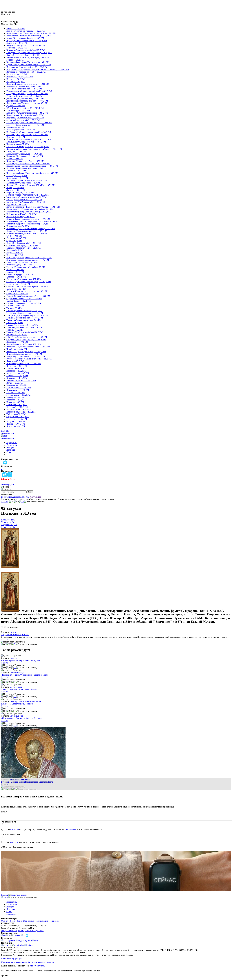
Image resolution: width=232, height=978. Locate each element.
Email (4, 812)
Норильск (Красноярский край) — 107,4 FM (26, 231)
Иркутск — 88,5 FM (15, 137)
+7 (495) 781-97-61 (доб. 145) (31, 930)
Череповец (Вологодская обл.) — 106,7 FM (26, 351)
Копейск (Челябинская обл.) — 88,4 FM (24, 168)
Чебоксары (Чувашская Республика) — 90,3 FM (28, 347)
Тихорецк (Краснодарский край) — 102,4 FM (27, 315)
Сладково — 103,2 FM (16, 419)
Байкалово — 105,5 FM (17, 375)
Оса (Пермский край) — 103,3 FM (22, 245)
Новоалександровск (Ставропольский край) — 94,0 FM (31, 221)
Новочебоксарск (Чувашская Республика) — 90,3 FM (30, 228)
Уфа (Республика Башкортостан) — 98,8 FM (26, 337)
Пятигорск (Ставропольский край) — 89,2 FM (27, 260)
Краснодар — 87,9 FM (16, 175)
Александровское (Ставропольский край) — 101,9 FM (31, 33)
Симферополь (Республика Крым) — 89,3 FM (27, 286)
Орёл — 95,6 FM (14, 240)
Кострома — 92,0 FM (16, 171)
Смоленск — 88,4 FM (16, 289)
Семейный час (16, 716)
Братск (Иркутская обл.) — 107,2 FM (23, 55)
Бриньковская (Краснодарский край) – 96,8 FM (28, 57)
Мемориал (11, 914)
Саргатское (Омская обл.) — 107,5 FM (23, 279)
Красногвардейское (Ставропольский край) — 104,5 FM (32, 173)
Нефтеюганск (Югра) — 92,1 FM (21, 214)
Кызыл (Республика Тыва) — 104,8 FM (24, 183)
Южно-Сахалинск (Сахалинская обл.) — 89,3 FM (29, 359)
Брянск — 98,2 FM (14, 60)
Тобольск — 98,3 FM (16, 414)
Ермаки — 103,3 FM (15, 392)
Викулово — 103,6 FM (16, 385)
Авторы (10, 447)
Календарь (16, 497)
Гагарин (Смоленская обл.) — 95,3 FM (24, 89)
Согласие (14, 829)
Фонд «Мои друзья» (26, 921)
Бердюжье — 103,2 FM (16, 378)
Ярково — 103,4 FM (15, 426)
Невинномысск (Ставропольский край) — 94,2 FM (29, 209)
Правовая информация (11, 958)
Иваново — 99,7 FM (15, 127)
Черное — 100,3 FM (15, 424)
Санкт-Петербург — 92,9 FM (19, 274)
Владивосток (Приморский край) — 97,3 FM (27, 67)
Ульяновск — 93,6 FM (16, 335)
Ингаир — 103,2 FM (15, 397)
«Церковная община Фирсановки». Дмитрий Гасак (24, 675)
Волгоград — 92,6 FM (16, 74)
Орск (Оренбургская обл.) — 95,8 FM (23, 243)
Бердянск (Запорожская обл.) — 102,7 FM (25, 50)
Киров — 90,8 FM (14, 159)
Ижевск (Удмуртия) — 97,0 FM (20, 130)
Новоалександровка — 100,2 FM (21, 412)
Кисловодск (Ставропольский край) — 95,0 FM (28, 163)
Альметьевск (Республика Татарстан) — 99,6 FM (28, 36)
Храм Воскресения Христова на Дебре (19, 689)
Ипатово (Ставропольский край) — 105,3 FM (27, 134)
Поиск (30, 492)
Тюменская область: (15, 368)
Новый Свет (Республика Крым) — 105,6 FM (27, 233)
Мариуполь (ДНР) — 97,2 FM (20, 192)
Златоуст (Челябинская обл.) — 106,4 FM (25, 125)
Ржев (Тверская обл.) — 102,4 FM (21, 262)
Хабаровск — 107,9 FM (17, 342)
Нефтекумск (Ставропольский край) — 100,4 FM (28, 212)
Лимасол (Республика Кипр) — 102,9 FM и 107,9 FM (30, 185)
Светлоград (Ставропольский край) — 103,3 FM (28, 281)
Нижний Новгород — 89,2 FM (20, 216)
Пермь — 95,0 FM (14, 253)
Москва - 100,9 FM (9, 24)
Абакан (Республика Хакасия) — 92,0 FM (25, 31)
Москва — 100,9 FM (15, 28)
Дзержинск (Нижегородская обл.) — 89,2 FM (27, 101)
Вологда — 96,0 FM (15, 79)
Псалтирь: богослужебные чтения (25, 701)
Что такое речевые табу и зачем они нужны (21, 660)
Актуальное (35, 497)
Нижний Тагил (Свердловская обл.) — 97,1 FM (28, 219)
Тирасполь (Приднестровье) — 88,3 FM (24, 313)
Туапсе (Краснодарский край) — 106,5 (24, 327)
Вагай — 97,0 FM (14, 383)
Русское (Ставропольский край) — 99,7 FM (26, 267)
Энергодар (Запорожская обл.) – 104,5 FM (25, 356)
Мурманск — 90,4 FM (16, 204)
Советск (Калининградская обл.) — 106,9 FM (27, 291)
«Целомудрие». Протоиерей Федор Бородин (21, 718)
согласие (14, 842)
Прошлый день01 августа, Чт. (8, 521)
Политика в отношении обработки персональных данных (27, 962)
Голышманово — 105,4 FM (18, 388)
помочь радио (7, 433)
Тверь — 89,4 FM (14, 308)
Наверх (4, 895)
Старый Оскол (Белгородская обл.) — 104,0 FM (28, 296)
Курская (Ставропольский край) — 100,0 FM (27, 180)
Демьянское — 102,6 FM (17, 390)
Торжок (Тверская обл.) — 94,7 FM (22, 325)
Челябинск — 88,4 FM (16, 349)
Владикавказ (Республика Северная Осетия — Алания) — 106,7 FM (37, 69)
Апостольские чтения (20, 779)
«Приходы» (55, 921)
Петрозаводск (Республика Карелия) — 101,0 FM (29, 257)
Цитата (13, 632)
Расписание (11, 445)
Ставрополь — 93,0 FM (17, 294)
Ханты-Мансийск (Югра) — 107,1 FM (23, 344)
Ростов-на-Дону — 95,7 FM (19, 265)
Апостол (25, 497)
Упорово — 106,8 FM (16, 421)
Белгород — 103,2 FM (16, 48)
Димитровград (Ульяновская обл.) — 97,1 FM (27, 103)
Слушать (5, 632)
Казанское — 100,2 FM (16, 404)
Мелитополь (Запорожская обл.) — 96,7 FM (26, 197)
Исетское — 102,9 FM (16, 400)
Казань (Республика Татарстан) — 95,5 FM (26, 142)
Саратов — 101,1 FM (16, 277)
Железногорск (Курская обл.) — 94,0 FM (25, 115)
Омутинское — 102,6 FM (17, 416)
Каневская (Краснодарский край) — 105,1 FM (27, 146)
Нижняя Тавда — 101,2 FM (18, 409)
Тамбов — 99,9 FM (15, 306)
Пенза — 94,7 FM (14, 250)
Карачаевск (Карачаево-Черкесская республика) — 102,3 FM (34, 149)
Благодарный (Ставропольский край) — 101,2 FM (29, 52)
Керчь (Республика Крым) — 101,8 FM (24, 154)
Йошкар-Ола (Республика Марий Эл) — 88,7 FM (28, 139)
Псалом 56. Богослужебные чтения (17, 704)
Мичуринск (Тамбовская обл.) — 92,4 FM (25, 202)
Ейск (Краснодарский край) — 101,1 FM (25, 108)
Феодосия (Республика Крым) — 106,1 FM (26, 339)
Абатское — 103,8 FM (16, 371)
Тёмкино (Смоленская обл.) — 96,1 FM (24, 310)
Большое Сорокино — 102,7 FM (21, 380)
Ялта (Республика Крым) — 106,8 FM (23, 363)
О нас (9, 452)
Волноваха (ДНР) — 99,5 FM (19, 77)
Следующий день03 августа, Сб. (9, 525)
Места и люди (16, 687)
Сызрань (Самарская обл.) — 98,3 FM (23, 303)
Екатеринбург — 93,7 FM (18, 110)
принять (5, 976)
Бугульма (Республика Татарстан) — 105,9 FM (27, 62)
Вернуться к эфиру (9, 21)
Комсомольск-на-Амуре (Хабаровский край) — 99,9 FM (32, 166)
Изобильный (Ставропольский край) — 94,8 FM (28, 132)
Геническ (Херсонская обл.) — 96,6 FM (24, 96)
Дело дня (5, 431)
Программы (11, 442)
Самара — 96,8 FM (15, 272)
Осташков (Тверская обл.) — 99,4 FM (23, 248)
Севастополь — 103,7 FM (18, 284)
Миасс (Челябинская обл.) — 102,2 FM (24, 199)
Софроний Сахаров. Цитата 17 (15, 634)
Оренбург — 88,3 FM (16, 238)
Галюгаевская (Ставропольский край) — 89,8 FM (29, 91)
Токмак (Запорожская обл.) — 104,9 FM (24, 318)
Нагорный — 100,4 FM (17, 407)
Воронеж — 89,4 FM (15, 81)
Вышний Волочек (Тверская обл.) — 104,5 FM (27, 84)
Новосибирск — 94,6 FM (17, 226)
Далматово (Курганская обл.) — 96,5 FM (25, 98)
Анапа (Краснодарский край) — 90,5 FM (25, 38)
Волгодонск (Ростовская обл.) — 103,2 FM (26, 72)
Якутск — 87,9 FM (15, 361)
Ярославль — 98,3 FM (16, 366)
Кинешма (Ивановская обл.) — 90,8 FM (24, 156)
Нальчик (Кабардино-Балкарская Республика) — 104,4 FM (33, 207)
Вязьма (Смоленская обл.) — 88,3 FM (23, 86)
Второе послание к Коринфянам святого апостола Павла (27, 782)
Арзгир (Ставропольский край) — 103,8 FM (26, 40)
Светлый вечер (16, 672)
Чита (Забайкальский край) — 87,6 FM (24, 354)
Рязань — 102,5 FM (15, 269)
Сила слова (15, 658)
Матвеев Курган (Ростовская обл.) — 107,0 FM (27, 195)
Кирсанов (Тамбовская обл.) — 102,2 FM (25, 161)
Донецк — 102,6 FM (15, 105)
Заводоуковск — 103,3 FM (18, 395)
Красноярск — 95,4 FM (17, 178)
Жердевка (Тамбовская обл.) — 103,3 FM (25, 118)
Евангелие (6, 497)
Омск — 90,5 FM (14, 236)
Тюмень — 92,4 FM (15, 330)
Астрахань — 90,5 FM (16, 43)
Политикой (71, 829)
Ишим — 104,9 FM (15, 402)
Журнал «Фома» (8, 921)
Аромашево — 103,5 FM (17, 373)
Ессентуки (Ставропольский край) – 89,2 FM (27, 113)
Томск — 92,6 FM (14, 322)
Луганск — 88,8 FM (15, 190)
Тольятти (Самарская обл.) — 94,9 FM (23, 320)
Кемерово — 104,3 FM (16, 151)
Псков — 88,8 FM (14, 255)
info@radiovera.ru (9, 930)
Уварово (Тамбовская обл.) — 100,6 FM (24, 332)
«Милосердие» (42, 921)
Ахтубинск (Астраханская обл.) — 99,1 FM (26, 45)
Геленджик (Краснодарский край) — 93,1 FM (27, 93)
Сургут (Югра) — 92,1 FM (18, 301)
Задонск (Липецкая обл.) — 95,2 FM (23, 120)
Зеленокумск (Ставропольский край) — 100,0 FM (29, 122)
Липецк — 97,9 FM (15, 187)
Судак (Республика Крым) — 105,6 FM (24, 298)
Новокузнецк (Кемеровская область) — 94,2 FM (28, 224)
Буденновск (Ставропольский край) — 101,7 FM (28, 64)
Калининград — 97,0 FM (17, 144)
